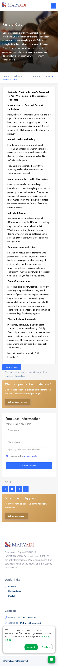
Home (5, 76)
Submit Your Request (17, 401)
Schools (12, 586)
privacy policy (31, 456)
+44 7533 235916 (26, 617)
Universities (14, 591)
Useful (11, 595)
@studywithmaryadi (30, 623)
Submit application (16, 515)
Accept (31, 647)
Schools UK (20, 76)
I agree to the (24, 456)
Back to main (12, 367)
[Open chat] (51, 659)
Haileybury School (40, 76)
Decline (46, 647)
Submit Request (29, 465)
